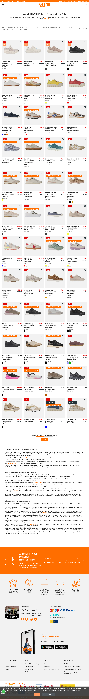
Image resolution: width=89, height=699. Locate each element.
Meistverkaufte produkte (51, 669)
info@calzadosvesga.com (19, 1)
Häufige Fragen (29, 669)
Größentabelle (29, 672)
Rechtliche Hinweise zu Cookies (73, 669)
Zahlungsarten (29, 666)
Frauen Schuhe (11, 463)
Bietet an (47, 664)
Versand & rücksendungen (32, 664)
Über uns (7, 664)
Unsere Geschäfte (10, 666)
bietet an (44, 512)
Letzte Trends (15, 490)
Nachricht (47, 666)
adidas (44, 457)
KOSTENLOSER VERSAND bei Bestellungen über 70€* (73, 1)
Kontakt (7, 669)
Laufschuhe (33, 524)
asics (35, 457)
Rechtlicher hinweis (69, 664)
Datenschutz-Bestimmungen (72, 666)
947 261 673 (6, 1)
